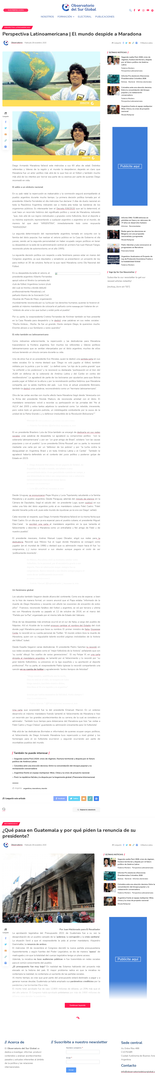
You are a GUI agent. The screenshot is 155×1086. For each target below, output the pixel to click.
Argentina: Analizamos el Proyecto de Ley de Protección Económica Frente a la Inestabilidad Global (137, 259)
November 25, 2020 (56, 489)
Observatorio (17, 42)
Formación (65, 16)
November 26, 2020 (68, 426)
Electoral (85, 16)
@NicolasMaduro (44, 421)
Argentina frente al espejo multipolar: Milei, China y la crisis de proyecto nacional (52, 773)
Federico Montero (127, 68)
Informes (124, 226)
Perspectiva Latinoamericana (17, 27)
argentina (27, 788)
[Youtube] (148, 10)
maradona (36, 788)
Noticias (124, 82)
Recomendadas (135, 226)
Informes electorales (144, 82)
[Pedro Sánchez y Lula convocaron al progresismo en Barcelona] (113, 248)
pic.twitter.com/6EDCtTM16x (64, 421)
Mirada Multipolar (127, 115)
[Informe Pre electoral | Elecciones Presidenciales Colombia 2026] (113, 79)
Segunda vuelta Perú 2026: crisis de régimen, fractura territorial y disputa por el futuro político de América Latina (136, 861)
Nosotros (47, 16)
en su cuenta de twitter (32, 669)
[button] (130, 10)
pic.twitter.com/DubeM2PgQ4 (38, 484)
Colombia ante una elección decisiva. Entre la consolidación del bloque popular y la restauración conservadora (136, 887)
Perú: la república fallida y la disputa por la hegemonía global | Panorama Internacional (54, 777)
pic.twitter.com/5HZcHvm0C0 (38, 578)
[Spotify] (152, 10)
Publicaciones (104, 16)
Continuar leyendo (77, 1005)
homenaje (76, 306)
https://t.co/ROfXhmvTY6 (36, 698)
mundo (44, 788)
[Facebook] (134, 10)
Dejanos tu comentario (87, 810)
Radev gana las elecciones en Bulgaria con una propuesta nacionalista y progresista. (133, 234)
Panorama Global (127, 251)
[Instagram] (143, 10)
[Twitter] (139, 10)
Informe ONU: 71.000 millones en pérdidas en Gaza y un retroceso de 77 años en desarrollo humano (136, 220)
